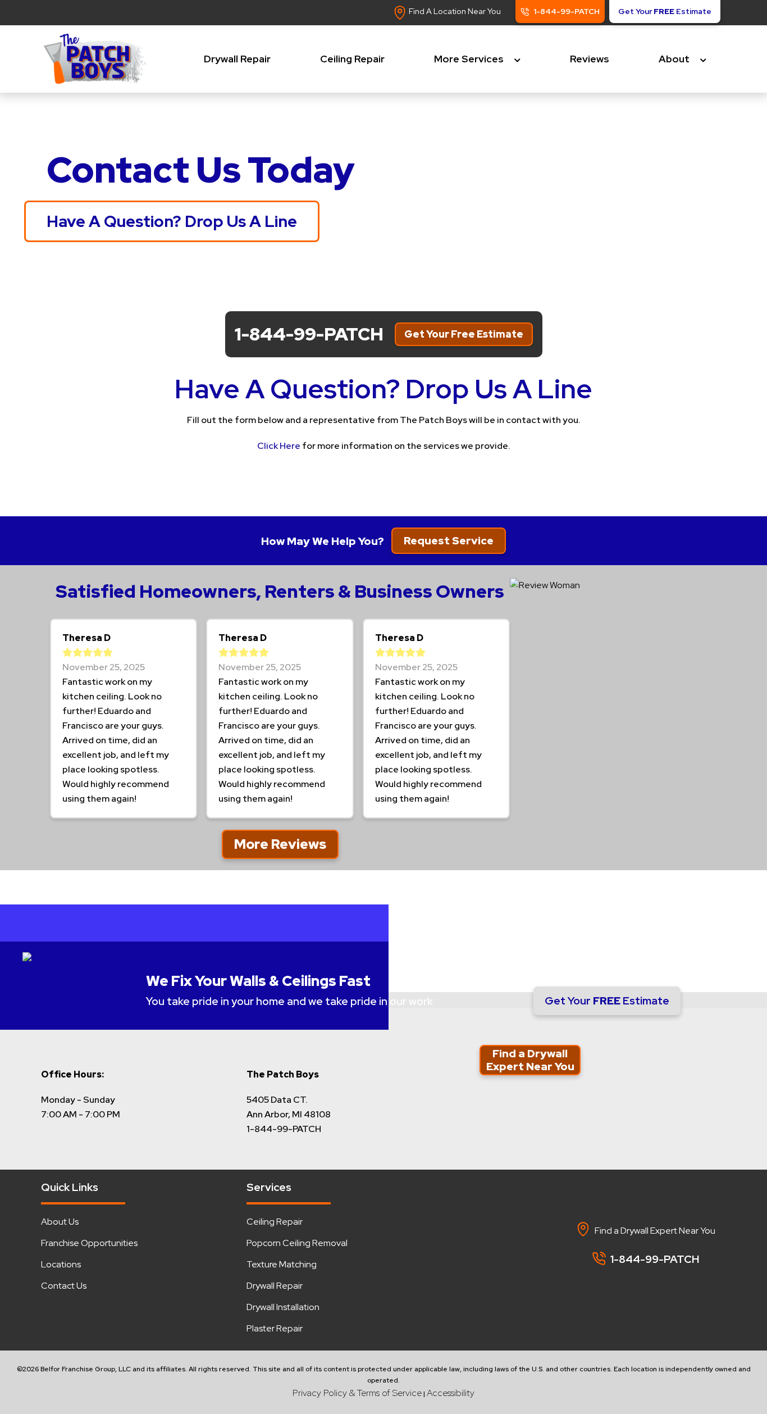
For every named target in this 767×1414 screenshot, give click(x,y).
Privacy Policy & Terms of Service (357, 1393)
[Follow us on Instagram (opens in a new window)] (668, 1286)
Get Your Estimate (607, 1000)
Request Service (449, 540)
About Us (60, 1221)
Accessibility (450, 1393)
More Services (469, 58)
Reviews (589, 58)
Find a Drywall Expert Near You (530, 1060)
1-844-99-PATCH (597, 963)
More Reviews (280, 844)
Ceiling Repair (352, 58)
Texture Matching (281, 1264)
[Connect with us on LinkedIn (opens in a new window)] (641, 1286)
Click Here (278, 446)
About (674, 58)
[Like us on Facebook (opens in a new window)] (614, 1286)
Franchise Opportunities (89, 1243)
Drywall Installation (282, 1307)
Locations (61, 1264)
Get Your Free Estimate (463, 334)
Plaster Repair (274, 1328)
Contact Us (63, 1286)
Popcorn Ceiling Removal (297, 1243)
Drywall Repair (237, 58)
